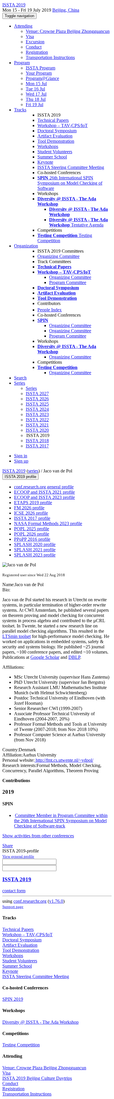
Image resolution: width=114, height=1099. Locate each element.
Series (31, 388)
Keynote (45, 162)
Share (7, 845)
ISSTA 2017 (37, 445)
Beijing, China (65, 10)
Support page (12, 906)
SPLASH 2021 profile (35, 549)
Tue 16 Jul (35, 88)
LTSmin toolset (16, 636)
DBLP (74, 657)
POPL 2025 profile (31, 528)
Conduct (34, 46)
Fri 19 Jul (34, 104)
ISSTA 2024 (37, 409)
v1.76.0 (56, 901)
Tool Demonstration (55, 141)
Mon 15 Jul (36, 83)
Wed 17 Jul (36, 94)
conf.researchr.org (29, 901)
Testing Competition (21, 1044)
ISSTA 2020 (37, 430)
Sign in (20, 455)
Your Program (39, 73)
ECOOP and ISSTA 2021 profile (44, 492)
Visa (30, 36)
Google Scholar (44, 657)
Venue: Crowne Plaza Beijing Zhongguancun (68, 31)
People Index (49, 309)
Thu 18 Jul (36, 99)
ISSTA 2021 (37, 424)
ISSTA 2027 (37, 393)
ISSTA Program (40, 67)
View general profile (18, 856)
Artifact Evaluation (54, 135)
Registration (37, 52)
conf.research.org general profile (44, 486)
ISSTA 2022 (37, 419)
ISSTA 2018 (37, 440)
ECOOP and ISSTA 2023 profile (44, 497)
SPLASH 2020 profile (35, 544)
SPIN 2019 (12, 999)
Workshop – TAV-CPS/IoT (62, 125)
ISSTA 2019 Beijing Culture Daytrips (37, 1078)
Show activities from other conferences (38, 835)
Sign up (21, 460)
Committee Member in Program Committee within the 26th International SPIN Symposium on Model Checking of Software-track (61, 820)
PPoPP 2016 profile (32, 539)
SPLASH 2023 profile (35, 554)
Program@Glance (42, 78)
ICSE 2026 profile (31, 513)
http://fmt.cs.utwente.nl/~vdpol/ (63, 760)
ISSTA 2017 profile (32, 518)
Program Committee (67, 282)
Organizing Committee (58, 256)
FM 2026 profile (29, 507)
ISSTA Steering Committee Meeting (70, 167)
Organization (26, 245)
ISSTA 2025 (37, 404)
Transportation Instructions (50, 57)
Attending (23, 26)
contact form (13, 890)
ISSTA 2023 (37, 414)
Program (22, 62)
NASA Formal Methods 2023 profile (48, 523)
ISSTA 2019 (13, 470)
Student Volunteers (54, 151)
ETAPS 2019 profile (33, 502)
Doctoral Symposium (57, 130)
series (33, 470)
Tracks (20, 109)
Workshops (47, 146)
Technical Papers (53, 120)
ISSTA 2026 (37, 398)
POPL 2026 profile (31, 533)
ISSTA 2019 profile (20, 476)
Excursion (35, 41)
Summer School (52, 156)
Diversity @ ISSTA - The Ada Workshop (40, 1022)
